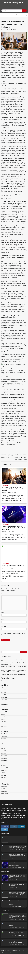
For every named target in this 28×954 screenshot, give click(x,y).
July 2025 (3, 714)
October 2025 (4, 707)
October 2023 (4, 765)
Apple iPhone (4, 786)
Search (3, 650)
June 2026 (3, 689)
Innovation (12, 444)
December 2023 (4, 760)
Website (3, 626)
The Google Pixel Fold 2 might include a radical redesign (13, 674)
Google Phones (4, 793)
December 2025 (4, 702)
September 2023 (4, 767)
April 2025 (3, 721)
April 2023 (3, 780)
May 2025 (3, 719)
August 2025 (4, 711)
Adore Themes (14, 952)
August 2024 (4, 741)
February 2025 (4, 726)
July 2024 (3, 743)
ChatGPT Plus (10, 440)
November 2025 (4, 704)
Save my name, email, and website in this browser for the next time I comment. (14, 634)
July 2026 (3, 687)
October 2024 (4, 736)
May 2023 (3, 777)
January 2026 (4, 699)
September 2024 (4, 738)
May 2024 (3, 748)
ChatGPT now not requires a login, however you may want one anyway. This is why (17, 855)
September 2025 (4, 709)
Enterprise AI (4, 791)
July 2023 (3, 772)
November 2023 (4, 763)
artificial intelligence (11, 443)
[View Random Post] (15, 15)
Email (3, 619)
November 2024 (4, 733)
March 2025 (3, 724)
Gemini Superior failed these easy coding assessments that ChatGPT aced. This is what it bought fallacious (13, 528)
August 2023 (4, 770)
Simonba (19, 30)
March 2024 (3, 753)
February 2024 (4, 755)
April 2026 (3, 694)
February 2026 (4, 697)
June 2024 (3, 745)
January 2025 (4, 728)
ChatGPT (19, 443)
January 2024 (4, 758)
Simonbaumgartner (14, 2)
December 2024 (4, 731)
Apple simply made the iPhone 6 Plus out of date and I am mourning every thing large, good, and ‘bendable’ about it (17, 893)
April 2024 (3, 750)
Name (3, 612)
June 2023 (3, 775)
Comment (4, 593)
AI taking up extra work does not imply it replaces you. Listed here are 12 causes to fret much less (13, 489)
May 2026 (3, 692)
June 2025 (3, 716)
